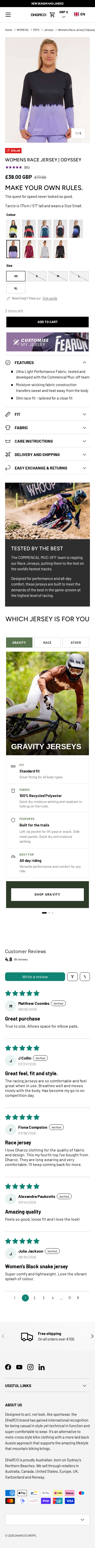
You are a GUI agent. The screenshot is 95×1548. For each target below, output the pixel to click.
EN (82, 14)
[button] (52, 14)
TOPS (36, 29)
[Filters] (72, 976)
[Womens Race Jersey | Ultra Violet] (76, 229)
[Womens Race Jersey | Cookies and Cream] (44, 249)
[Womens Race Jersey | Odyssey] (13, 249)
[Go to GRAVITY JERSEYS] (44, 913)
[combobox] (79, 14)
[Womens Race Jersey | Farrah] (44, 229)
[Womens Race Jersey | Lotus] (60, 229)
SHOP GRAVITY (47, 894)
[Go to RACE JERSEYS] (49, 913)
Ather (76, 642)
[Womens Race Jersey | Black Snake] (29, 229)
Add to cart (47, 322)
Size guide (50, 298)
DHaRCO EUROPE (25, 1535)
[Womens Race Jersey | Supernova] (60, 249)
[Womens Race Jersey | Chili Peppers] (29, 249)
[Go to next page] (79, 1297)
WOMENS (23, 29)
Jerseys (48, 29)
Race (47, 642)
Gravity (19, 642)
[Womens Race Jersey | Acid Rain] (13, 229)
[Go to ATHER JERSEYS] (52, 913)
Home (8, 29)
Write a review (35, 976)
